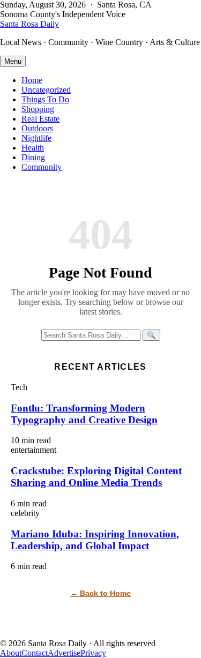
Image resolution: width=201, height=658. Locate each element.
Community (41, 166)
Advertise (64, 652)
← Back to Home (100, 593)
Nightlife (36, 138)
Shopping (37, 109)
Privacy (93, 652)
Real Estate (40, 118)
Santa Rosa (29, 23)
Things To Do (45, 99)
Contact (34, 652)
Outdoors (37, 128)
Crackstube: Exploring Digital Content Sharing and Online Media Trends (96, 476)
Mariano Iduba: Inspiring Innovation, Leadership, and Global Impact (95, 539)
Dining (33, 157)
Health (32, 147)
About (10, 652)
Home (31, 80)
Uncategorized (46, 89)
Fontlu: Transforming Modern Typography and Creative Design (84, 413)
